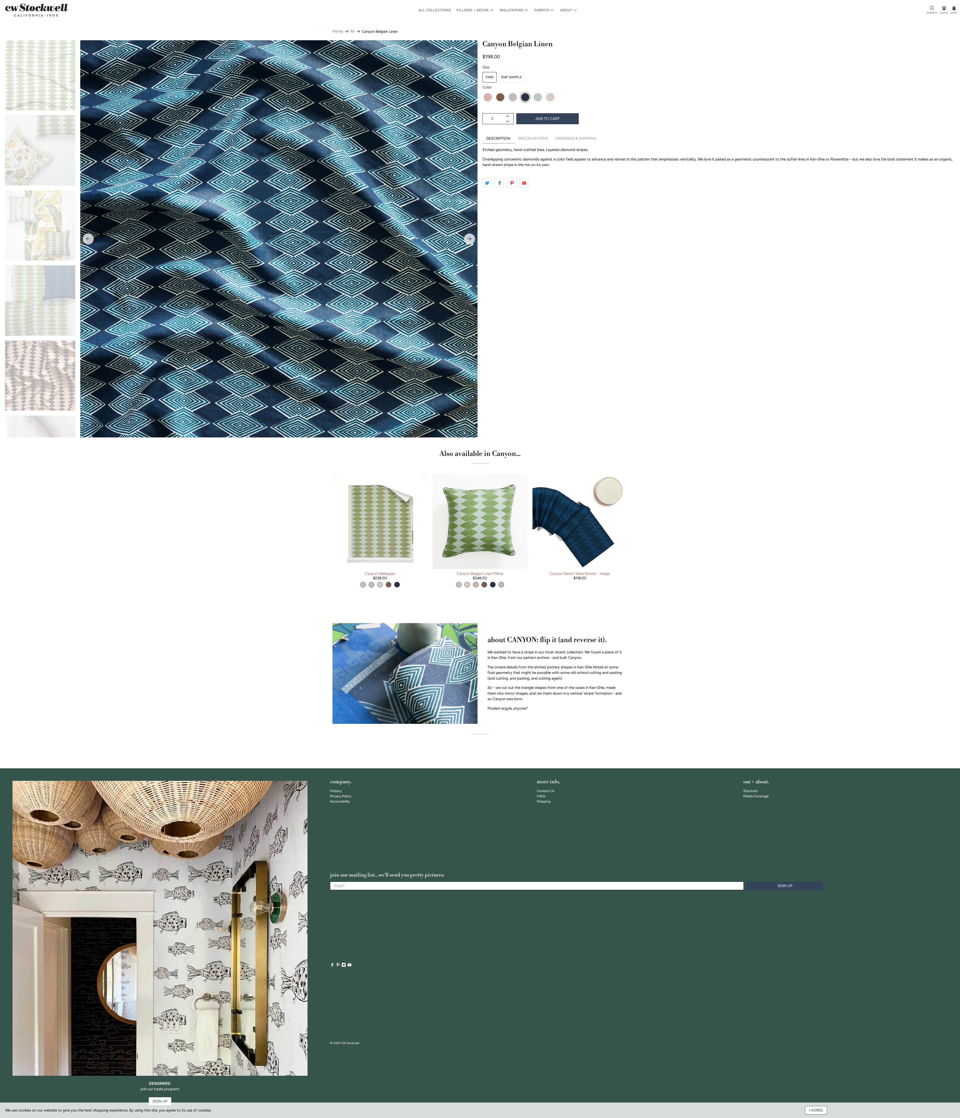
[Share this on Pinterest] (512, 183)
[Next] (469, 238)
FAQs (541, 796)
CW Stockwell (350, 1043)
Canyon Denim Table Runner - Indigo (580, 573)
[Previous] (88, 238)
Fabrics (541, 10)
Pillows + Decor (472, 10)
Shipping (543, 801)
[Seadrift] (537, 97)
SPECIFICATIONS (533, 138)
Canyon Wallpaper (380, 573)
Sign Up (785, 886)
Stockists (750, 791)
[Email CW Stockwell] (349, 966)
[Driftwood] (500, 97)
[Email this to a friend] (524, 183)
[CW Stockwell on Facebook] (332, 966)
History (336, 791)
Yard (489, 77)
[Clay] (487, 97)
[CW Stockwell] (36, 10)
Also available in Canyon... (480, 453)
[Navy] (525, 97)
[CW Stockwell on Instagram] (344, 966)
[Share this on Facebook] (499, 183)
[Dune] (550, 97)
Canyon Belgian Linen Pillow (480, 573)
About (566, 10)
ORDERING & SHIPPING (576, 138)
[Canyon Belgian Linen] (279, 239)
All (352, 31)
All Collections (434, 10)
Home (337, 31)
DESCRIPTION (498, 138)
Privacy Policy (340, 796)
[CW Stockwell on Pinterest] (338, 966)
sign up (160, 1101)
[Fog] (513, 97)
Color (487, 87)
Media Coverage (756, 796)
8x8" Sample (511, 77)
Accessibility (340, 801)
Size (485, 67)
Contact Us (545, 791)
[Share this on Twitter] (487, 183)
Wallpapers (511, 10)
